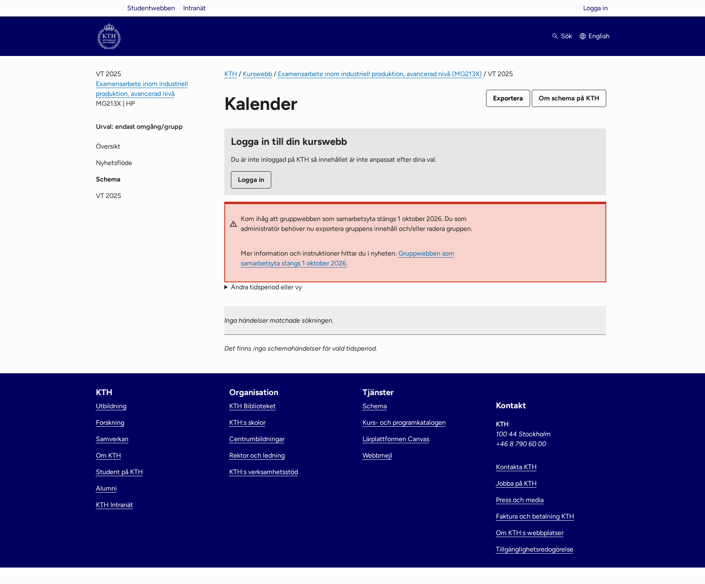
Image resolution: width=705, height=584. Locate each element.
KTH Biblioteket (252, 406)
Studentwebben (151, 8)
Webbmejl (377, 455)
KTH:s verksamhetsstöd (263, 472)
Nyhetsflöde (114, 163)
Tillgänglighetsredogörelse (534, 549)
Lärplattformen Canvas (396, 439)
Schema (375, 406)
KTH (230, 74)
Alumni (106, 488)
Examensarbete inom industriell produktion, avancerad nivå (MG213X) (380, 74)
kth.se (109, 8)
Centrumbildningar (256, 439)
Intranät (194, 8)
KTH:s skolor (247, 422)
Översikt (108, 146)
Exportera (508, 98)
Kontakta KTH (516, 467)
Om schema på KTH (569, 98)
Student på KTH (119, 472)
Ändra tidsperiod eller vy (266, 287)
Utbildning (111, 406)
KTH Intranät (114, 505)
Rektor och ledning (257, 455)
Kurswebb (257, 74)
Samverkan (112, 439)
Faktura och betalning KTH (535, 516)
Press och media (520, 500)
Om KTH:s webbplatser (529, 533)
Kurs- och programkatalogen (404, 422)
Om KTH (108, 455)
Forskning (110, 422)
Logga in (595, 8)
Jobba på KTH (516, 483)
